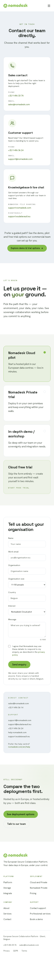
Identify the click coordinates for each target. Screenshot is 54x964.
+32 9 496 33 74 (15, 95)
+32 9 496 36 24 (15, 150)
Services (7, 913)
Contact (7, 919)
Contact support (38, 908)
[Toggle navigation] (49, 5)
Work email (13, 551)
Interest (11, 606)
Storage (7, 887)
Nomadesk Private (38, 887)
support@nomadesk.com (20, 159)
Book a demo (36, 919)
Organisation (14, 565)
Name (10, 538)
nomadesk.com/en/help (19, 747)
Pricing (33, 893)
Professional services (40, 913)
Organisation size (16, 578)
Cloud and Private (38, 882)
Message (27, 629)
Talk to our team (16, 824)
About (6, 908)
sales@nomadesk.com (19, 104)
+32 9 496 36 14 (15, 707)
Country (12, 592)
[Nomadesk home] (15, 5)
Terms (24, 951)
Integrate (7, 893)
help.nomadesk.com (17, 732)
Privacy (6, 951)
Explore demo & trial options (25, 248)
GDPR (15, 951)
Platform (7, 882)
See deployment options (20, 814)
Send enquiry (19, 664)
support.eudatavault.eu (19, 216)
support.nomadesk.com (19, 207)
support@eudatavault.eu (19, 724)
